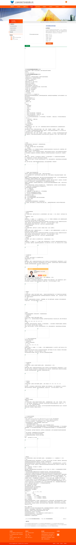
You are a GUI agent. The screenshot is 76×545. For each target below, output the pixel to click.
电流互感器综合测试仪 (13, 26)
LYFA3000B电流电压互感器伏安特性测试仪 (57, 523)
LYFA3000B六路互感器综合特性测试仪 (34, 518)
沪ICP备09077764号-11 (21, 543)
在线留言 (50, 6)
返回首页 (54, 543)
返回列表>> (64, 518)
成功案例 (44, 6)
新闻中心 (25, 6)
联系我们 (63, 6)
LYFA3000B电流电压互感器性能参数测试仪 (44, 523)
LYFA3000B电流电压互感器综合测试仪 (30, 524)
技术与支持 (38, 6)
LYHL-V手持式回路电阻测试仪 (48, 518)
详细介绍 (27, 45)
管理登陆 (65, 543)
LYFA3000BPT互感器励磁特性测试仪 (51, 524)
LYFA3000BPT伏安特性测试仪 (40, 524)
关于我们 (18, 6)
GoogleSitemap (26, 543)
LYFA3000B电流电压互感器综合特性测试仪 (31, 523)
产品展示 (31, 6)
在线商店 (57, 6)
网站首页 (12, 6)
